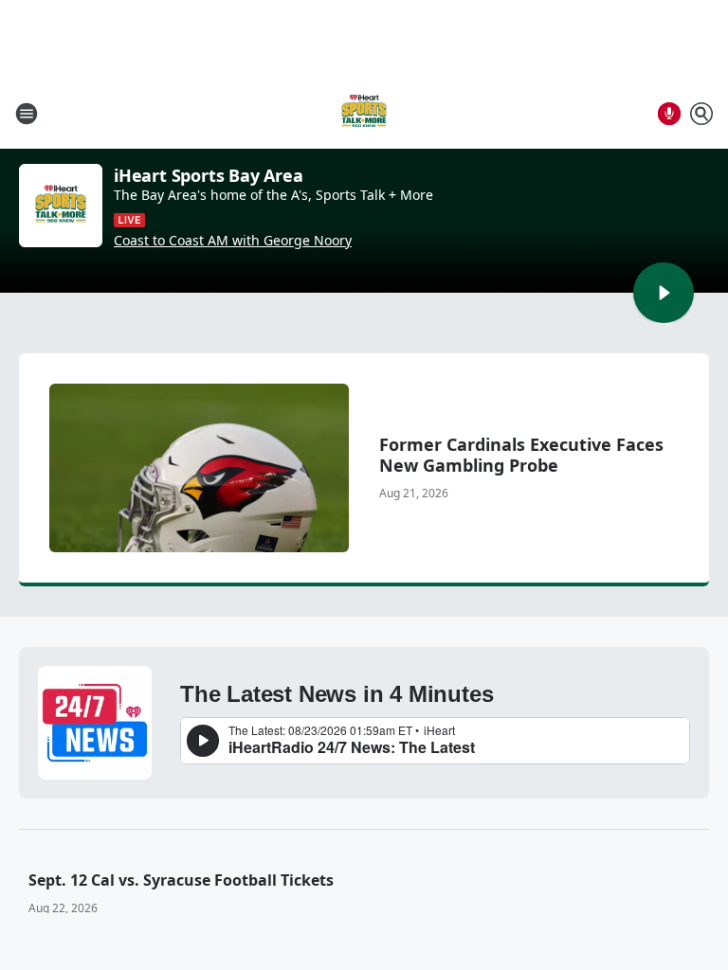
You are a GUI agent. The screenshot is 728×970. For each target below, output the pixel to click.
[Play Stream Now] (663, 292)
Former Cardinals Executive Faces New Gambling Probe (521, 455)
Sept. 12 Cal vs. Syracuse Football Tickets (181, 880)
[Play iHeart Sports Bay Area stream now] (60, 205)
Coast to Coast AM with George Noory (233, 240)
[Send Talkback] (669, 113)
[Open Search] (701, 113)
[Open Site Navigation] (26, 113)
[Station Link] (364, 113)
